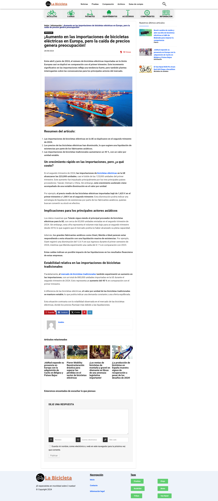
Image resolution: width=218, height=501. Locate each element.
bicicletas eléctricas (107, 173)
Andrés (61, 322)
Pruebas (95, 4)
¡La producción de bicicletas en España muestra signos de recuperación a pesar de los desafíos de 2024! (121, 370)
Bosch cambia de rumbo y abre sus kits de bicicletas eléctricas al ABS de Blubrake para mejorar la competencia (164, 35)
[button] (164, 4)
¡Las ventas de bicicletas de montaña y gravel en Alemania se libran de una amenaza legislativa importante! (99, 370)
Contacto (94, 485)
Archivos (121, 4)
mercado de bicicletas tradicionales (78, 274)
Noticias (84, 4)
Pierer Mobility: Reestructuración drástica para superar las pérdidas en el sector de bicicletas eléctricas (77, 370)
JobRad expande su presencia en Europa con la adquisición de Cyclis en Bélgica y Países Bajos (54, 369)
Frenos (156, 42)
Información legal (97, 491)
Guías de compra (136, 4)
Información (56, 25)
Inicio (46, 25)
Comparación (108, 4)
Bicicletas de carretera (161, 71)
